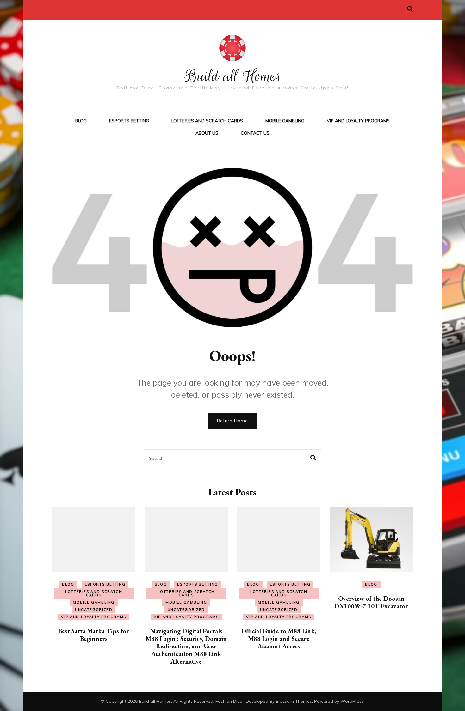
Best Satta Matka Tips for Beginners (93, 635)
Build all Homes (232, 76)
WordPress (352, 701)
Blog (81, 121)
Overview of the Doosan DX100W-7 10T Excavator (371, 602)
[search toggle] (410, 9)
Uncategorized (93, 609)
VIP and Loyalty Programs (358, 121)
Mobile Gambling (284, 121)
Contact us (255, 133)
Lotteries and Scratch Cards (207, 121)
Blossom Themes (294, 701)
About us (206, 133)
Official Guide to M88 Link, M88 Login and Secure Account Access (278, 638)
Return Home (232, 420)
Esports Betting (129, 121)
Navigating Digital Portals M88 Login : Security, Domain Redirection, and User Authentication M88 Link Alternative (186, 646)
